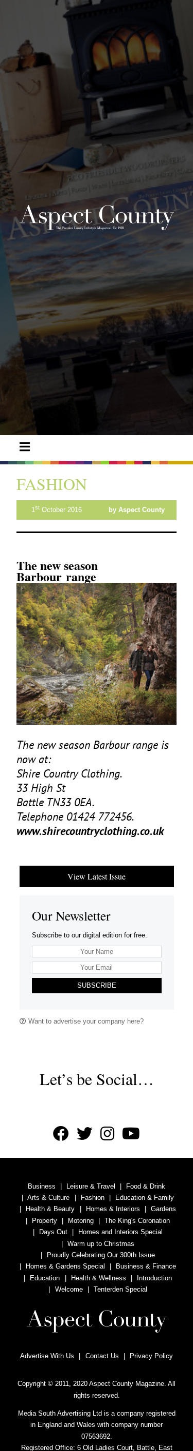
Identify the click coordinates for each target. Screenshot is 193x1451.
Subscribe (96, 985)
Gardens (163, 1209)
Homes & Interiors (113, 1209)
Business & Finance (146, 1266)
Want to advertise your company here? (85, 1021)
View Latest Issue (96, 876)
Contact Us (102, 1356)
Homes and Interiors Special (120, 1232)
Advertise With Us (47, 1356)
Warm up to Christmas (100, 1244)
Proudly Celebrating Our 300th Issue (101, 1255)
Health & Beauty (50, 1209)
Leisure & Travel (90, 1186)
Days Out (53, 1232)
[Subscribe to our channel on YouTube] (131, 1134)
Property (44, 1220)
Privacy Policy (151, 1356)
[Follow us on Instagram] (107, 1134)
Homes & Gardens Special (65, 1266)
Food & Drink (145, 1186)
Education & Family (144, 1197)
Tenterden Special (120, 1289)
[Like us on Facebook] (61, 1134)
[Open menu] (24, 447)
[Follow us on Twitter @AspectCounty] (85, 1134)
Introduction (154, 1278)
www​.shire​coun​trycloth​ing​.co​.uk (90, 830)
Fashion (92, 1197)
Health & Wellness (98, 1278)
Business (42, 1186)
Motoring (81, 1220)
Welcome (69, 1289)
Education (45, 1278)
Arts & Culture (48, 1197)
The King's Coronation (137, 1220)
